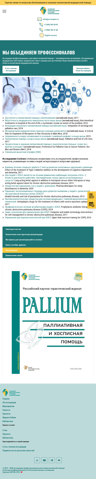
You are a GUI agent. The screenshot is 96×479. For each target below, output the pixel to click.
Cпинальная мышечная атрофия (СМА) (23, 152)
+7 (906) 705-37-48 (51, 30)
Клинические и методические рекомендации (24, 234)
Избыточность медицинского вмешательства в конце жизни (33, 120)
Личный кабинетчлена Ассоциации (83, 69)
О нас (4, 430)
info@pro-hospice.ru (51, 19)
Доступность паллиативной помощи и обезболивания (30, 118)
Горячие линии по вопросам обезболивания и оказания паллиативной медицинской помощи (48, 2)
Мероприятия (8, 406)
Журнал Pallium (9, 417)
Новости (6, 410)
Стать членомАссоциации (11, 69)
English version (51, 35)
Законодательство (13, 229)
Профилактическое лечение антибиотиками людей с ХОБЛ (32, 207)
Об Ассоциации (9, 402)
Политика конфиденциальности (15, 470)
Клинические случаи (14, 255)
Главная (5, 399)
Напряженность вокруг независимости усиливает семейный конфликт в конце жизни (45, 136)
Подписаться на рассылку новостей (18, 450)
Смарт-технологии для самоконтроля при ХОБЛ (27, 212)
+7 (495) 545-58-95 (51, 25)
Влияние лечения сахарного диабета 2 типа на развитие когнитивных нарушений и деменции (48, 167)
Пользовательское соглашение (41, 470)
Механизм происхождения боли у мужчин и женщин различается (35, 131)
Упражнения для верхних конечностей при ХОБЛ (28, 217)
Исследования (11, 250)
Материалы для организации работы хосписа (24, 240)
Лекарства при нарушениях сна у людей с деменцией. (30, 186)
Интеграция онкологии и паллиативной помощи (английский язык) (36, 125)
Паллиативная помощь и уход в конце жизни (25, 139)
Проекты (6, 414)
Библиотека (7, 421)
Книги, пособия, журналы (16, 245)
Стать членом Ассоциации (14, 447)
